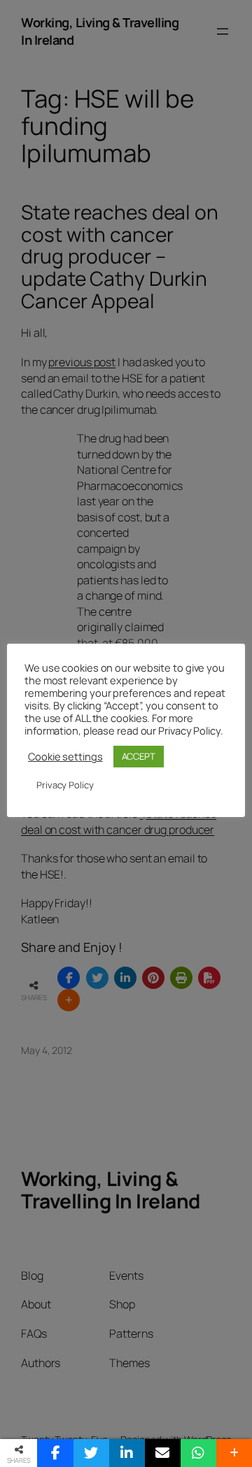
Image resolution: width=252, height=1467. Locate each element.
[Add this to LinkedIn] (127, 1453)
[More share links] (234, 1453)
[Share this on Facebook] (55, 1453)
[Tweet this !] (91, 1453)
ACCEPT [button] (138, 756)
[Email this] (163, 1453)
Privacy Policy (65, 785)
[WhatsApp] (198, 1453)
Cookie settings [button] (65, 756)
